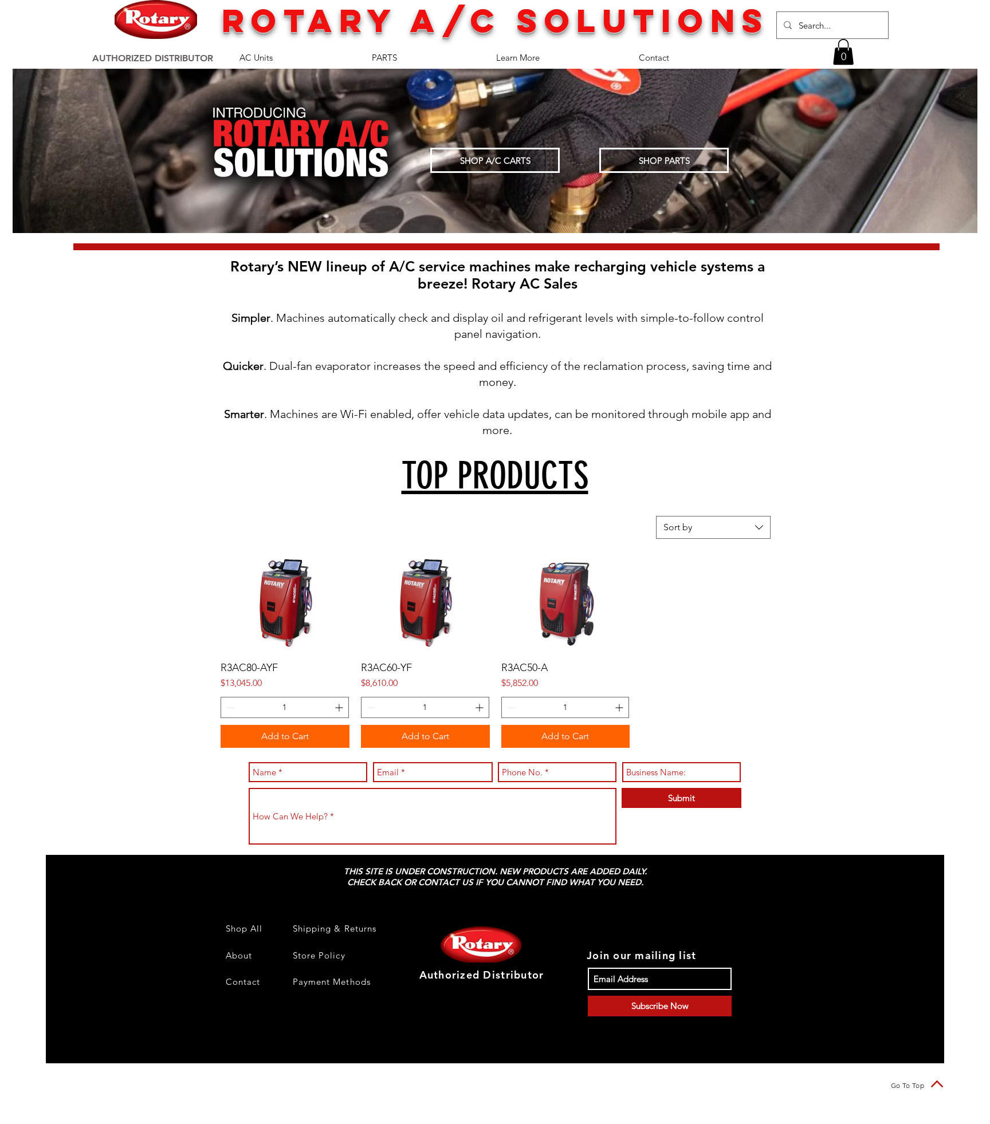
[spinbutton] (285, 707)
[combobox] (713, 527)
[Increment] (340, 707)
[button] (843, 52)
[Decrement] (229, 707)
